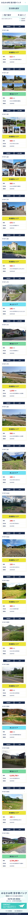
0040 (7, 622)
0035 (7, 792)
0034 (7, 706)
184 (7, 157)
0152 (7, 537)
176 (7, 199)
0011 (7, 833)
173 (7, 325)
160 (7, 449)
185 (7, 114)
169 (7, 407)
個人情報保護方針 (18, 911)
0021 (7, 580)
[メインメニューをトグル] (25, 2)
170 (7, 364)
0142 (7, 748)
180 (7, 239)
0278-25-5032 (14, 899)
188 (7, 30)
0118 (7, 493)
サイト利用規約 (9, 911)
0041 (7, 664)
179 (7, 282)
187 (7, 73)
